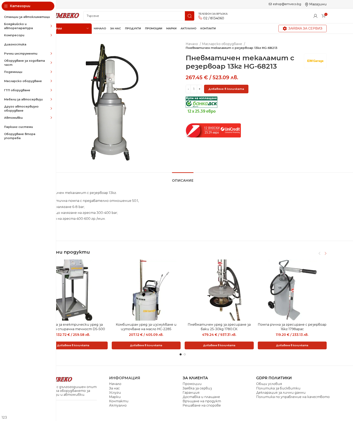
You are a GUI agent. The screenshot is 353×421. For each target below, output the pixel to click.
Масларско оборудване (222, 44)
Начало (192, 44)
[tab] (182, 178)
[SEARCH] (189, 16)
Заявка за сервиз (305, 28)
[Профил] (315, 16)
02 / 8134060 (213, 18)
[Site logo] (59, 16)
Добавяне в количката (226, 88)
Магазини (318, 4)
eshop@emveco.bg (287, 4)
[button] (73, 345)
